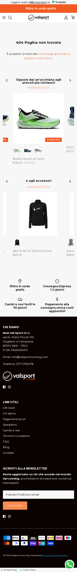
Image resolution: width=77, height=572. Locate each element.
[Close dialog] (74, 247)
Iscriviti (38, 341)
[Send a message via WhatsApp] (69, 564)
